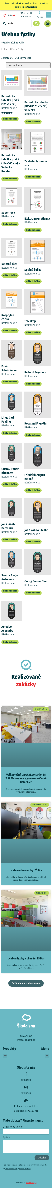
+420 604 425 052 (25, 13)
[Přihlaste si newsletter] (26, 1100)
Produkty (9, 1049)
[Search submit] (36, 23)
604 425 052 (26, 1036)
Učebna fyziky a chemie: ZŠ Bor (26, 958)
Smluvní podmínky (25, 1169)
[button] (48, 15)
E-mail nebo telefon (13, 1126)
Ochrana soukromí (11, 1169)
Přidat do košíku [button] (10, 119)
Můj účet (40, 17)
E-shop (4, 49)
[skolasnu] (26, 1074)
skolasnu (26, 1079)
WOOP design (31, 1183)
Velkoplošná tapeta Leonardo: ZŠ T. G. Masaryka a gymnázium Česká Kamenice (26, 778)
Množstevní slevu (29, 7)
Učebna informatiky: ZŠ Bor (26, 870)
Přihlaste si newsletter (26, 1106)
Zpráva (6, 1137)
